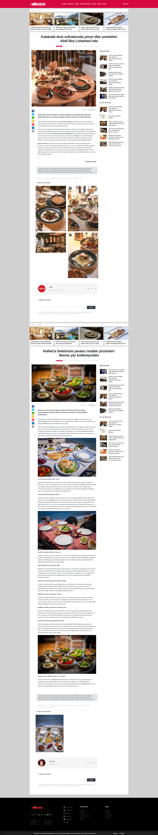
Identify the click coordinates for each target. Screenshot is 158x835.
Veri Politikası (33, 824)
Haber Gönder (47, 824)
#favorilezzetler (59, 178)
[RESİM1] (51, 242)
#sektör (46, 705)
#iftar (43, 178)
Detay (115, 833)
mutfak (82, 484)
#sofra (47, 178)
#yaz (68, 705)
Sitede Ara (108, 810)
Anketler (108, 812)
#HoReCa (40, 705)
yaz (72, 419)
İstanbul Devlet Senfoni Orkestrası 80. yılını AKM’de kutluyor (116, 74)
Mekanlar (71, 4)
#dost (39, 178)
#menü (52, 178)
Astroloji (108, 817)
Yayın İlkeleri (33, 822)
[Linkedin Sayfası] (43, 814)
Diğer (104, 4)
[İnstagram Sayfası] (37, 814)
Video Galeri (69, 810)
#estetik (88, 705)
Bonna (45, 421)
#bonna (56, 705)
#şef (83, 705)
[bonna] (50, 733)
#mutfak (51, 705)
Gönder (91, 307)
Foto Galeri (69, 807)
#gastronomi (62, 705)
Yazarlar (68, 813)
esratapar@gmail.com (54, 764)
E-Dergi (94, 4)
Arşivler (68, 816)
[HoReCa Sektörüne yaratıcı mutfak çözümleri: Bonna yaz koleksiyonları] (64, 383)
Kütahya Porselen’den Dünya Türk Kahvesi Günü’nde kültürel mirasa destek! (117, 89)
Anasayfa (33, 10)
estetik (84, 431)
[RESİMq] (83, 208)
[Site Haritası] (48, 814)
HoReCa (45, 423)
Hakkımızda (33, 820)
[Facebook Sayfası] (31, 814)
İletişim (67, 822)
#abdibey (75, 178)
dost (54, 126)
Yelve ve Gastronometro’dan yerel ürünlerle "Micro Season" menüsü (116, 130)
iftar (45, 126)
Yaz (87, 429)
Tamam (122, 833)
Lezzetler (64, 4)
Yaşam (99, 4)
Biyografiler (108, 814)
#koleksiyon (78, 705)
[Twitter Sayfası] (34, 814)
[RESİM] (51, 208)
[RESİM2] (83, 255)
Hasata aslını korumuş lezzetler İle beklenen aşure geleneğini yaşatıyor (116, 137)
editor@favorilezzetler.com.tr (56, 290)
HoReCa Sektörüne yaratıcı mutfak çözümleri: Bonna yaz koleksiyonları (116, 123)
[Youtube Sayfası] (40, 814)
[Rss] (46, 814)
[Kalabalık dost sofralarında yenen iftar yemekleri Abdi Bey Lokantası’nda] (64, 78)
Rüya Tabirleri (109, 816)
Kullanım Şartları (48, 820)
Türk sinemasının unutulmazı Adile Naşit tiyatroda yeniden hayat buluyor (116, 96)
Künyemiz (68, 819)
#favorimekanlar (68, 178)
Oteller (77, 4)
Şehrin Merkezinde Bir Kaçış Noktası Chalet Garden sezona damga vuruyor (116, 144)
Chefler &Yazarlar (85, 4)
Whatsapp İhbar (48, 822)
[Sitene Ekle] (51, 814)
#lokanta (81, 178)
